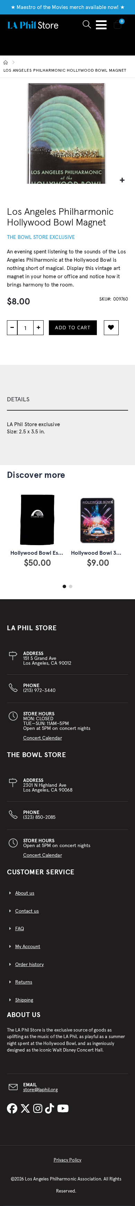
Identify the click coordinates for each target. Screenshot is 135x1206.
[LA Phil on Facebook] (13, 1109)
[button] (122, 180)
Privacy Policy (68, 1160)
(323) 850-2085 (39, 815)
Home (5, 62)
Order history (29, 964)
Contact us (27, 911)
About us (25, 893)
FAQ (19, 928)
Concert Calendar (42, 738)
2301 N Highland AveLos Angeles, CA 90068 (47, 785)
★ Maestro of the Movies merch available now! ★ (68, 7)
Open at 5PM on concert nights (57, 848)
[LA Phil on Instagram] (39, 1109)
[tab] (67, 400)
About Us (24, 1015)
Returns (23, 982)
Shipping (24, 1000)
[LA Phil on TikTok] (51, 1109)
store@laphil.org (40, 1089)
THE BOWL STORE (36, 755)
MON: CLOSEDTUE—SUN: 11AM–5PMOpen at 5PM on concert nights (57, 726)
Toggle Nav (101, 24)
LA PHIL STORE (32, 628)
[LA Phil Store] (33, 24)
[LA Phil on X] (26, 1109)
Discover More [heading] (36, 475)
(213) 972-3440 (39, 688)
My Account (27, 946)
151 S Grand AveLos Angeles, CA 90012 (47, 658)
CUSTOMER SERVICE (40, 872)
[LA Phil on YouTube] (63, 1109)
